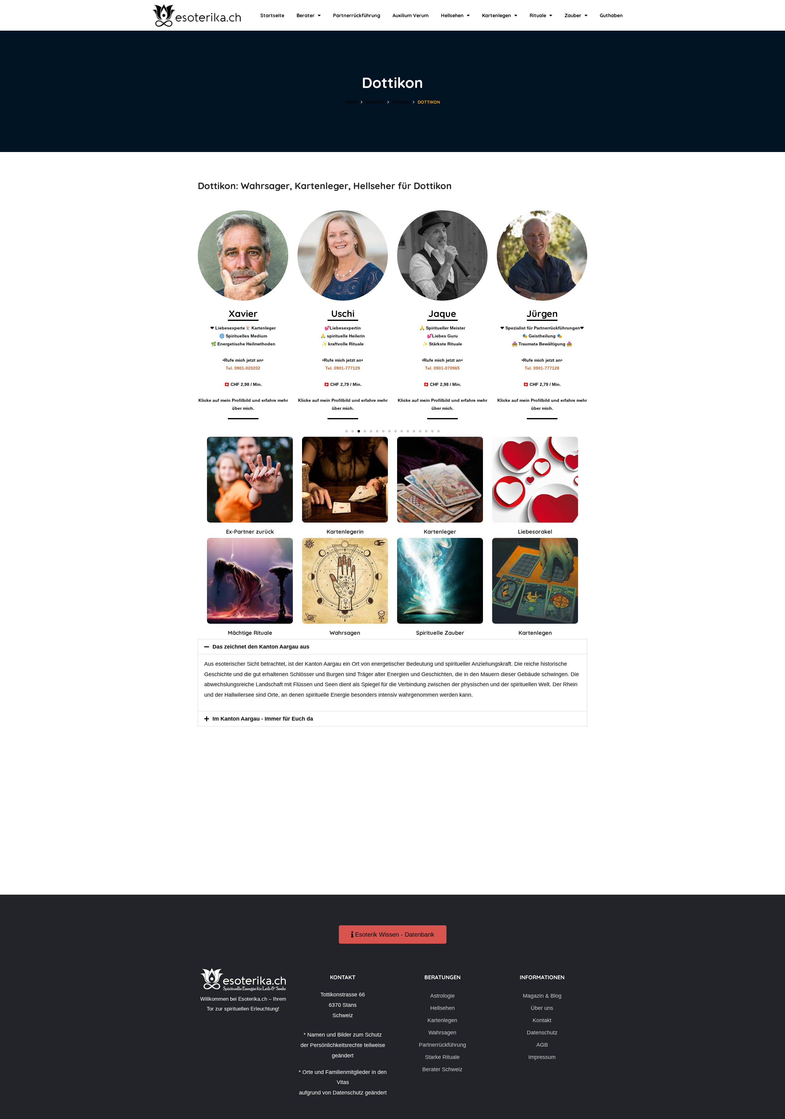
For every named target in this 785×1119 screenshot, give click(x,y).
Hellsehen (452, 15)
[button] (346, 431)
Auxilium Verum (410, 15)
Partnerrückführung (356, 15)
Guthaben (611, 15)
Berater (306, 15)
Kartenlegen (496, 15)
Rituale (538, 15)
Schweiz (375, 102)
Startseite (272, 15)
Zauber (573, 15)
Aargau (401, 102)
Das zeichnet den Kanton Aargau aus (261, 647)
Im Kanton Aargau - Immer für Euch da (263, 719)
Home (351, 102)
